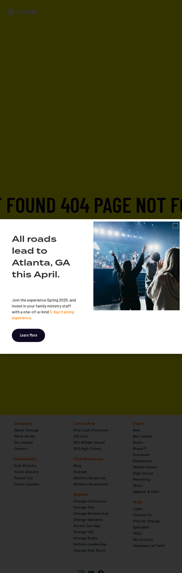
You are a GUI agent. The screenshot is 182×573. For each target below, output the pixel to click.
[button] (175, 225)
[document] (91, 286)
